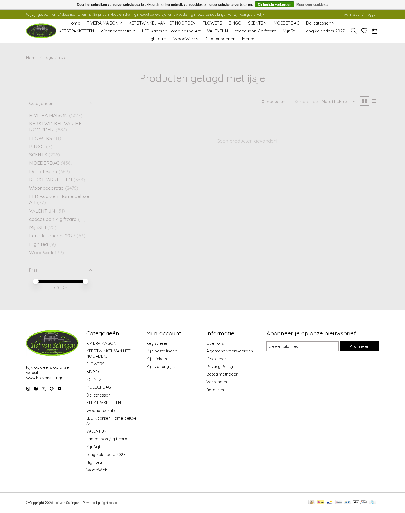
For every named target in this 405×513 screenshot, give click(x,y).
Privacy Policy (219, 366)
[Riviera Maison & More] (41, 31)
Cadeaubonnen (221, 38)
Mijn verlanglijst (160, 366)
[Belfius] (338, 502)
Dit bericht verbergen (274, 5)
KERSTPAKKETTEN (76, 31)
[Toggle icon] (354, 31)
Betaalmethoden (222, 374)
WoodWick (41, 252)
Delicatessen (43, 171)
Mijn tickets (156, 358)
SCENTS (38, 154)
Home (74, 23)
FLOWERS (212, 23)
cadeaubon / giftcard (255, 31)
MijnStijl (290, 31)
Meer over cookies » (312, 5)
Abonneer (359, 346)
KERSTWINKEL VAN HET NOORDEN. (162, 23)
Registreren (157, 343)
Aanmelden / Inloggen (360, 14)
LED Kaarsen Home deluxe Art (171, 31)
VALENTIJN (217, 31)
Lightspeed (109, 503)
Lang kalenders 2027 (324, 31)
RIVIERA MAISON (48, 115)
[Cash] (311, 502)
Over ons (215, 343)
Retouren (215, 389)
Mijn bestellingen (161, 351)
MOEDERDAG (286, 23)
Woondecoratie (47, 188)
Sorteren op (306, 101)
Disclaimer (216, 358)
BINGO (235, 23)
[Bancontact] (329, 502)
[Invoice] (372, 502)
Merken (249, 38)
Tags (48, 57)
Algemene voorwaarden (229, 351)
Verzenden (216, 381)
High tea (38, 244)
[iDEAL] (320, 502)
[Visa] (347, 502)
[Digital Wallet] (360, 502)
